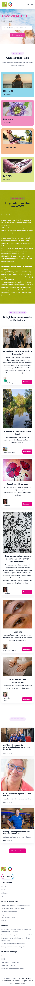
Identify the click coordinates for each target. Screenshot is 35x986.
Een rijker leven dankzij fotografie (13, 947)
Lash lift (4, 920)
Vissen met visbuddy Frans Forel (12, 908)
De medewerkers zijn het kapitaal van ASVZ (17, 795)
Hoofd (3, 886)
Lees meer (6, 753)
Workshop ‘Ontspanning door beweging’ (15, 905)
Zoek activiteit (17, 35)
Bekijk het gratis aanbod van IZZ (13, 969)
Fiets (3, 956)
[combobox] (7, 28)
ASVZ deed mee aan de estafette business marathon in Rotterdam (16, 747)
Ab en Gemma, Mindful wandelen (13, 943)
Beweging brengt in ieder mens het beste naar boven (16, 833)
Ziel (2, 896)
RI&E (3, 959)
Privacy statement (24, 978)
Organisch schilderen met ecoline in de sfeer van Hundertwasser (17, 916)
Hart (3, 890)
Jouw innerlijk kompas (9, 912)
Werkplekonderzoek (8, 965)
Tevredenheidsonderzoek (10, 962)
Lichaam (4, 893)
